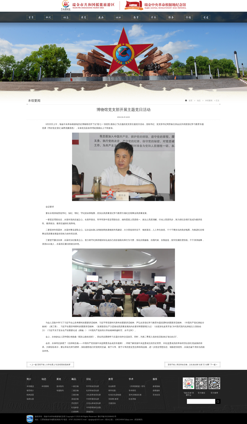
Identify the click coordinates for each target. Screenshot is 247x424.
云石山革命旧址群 (93, 403)
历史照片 (75, 403)
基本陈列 (60, 386)
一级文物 (75, 386)
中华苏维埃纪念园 (93, 407)
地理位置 (30, 399)
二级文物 (75, 390)
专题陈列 (60, 390)
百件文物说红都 (135, 395)
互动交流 (156, 395)
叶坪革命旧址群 (92, 386)
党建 (206, 17)
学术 (153, 17)
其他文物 (75, 399)
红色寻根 (132, 399)
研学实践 (112, 390)
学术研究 (132, 390)
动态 (66, 17)
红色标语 (75, 407)
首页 (190, 100)
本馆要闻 (208, 100)
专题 (188, 17)
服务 (171, 17)
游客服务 (156, 390)
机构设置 (30, 395)
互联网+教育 (113, 399)
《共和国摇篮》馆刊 (137, 386)
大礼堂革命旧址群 (93, 395)
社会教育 (112, 386)
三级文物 (75, 395)
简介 (48, 17)
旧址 (118, 17)
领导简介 (30, 390)
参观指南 (156, 386)
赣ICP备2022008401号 (107, 416)
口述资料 (75, 412)
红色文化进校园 (114, 395)
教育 (136, 17)
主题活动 (112, 403)
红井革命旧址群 (92, 390)
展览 (83, 17)
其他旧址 (90, 412)
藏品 (101, 17)
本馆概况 (30, 386)
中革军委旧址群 (92, 399)
